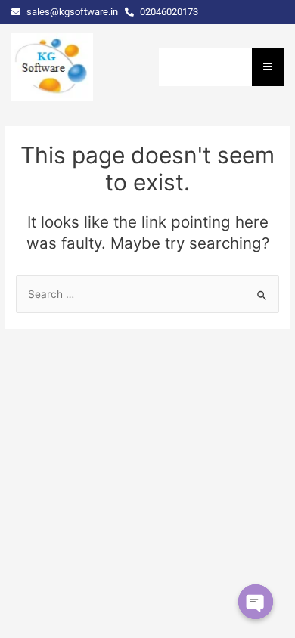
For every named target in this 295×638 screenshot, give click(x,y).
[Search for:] (147, 294)
